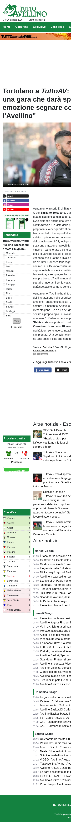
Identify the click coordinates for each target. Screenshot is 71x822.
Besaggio (10, 284)
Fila (8, 293)
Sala (8, 315)
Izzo (8, 266)
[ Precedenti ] (16, 462)
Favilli (9, 302)
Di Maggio (11, 311)
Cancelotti (11, 257)
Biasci (9, 298)
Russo (9, 289)
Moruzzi (10, 271)
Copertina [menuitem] (21, 26)
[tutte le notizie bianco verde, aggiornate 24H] (25, 10)
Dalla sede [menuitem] (57, 26)
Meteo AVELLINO (17, 471)
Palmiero (10, 280)
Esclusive (47, 347)
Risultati (17, 327)
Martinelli (10, 253)
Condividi (44, 370)
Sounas (10, 306)
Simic (9, 262)
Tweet (63, 370)
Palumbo (10, 275)
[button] (17, 321)
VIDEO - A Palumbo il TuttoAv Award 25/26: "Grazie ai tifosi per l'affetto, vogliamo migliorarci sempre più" (51, 438)
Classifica (10, 512)
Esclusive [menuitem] (39, 26)
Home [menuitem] (7, 26)
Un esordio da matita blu (55, 739)
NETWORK (59, 805)
